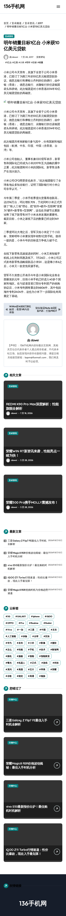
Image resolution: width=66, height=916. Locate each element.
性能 (21, 649)
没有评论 (40, 57)
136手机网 (14, 6)
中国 (43, 629)
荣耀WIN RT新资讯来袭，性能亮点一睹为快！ (33, 453)
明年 (28, 62)
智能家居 (45, 656)
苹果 (43, 669)
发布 (21, 643)
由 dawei (14, 57)
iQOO (49, 616)
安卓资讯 (9, 36)
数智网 (55, 649)
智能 (32, 656)
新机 (9, 656)
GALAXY (21, 616)
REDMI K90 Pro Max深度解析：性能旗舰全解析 (32, 406)
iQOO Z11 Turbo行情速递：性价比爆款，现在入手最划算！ (28, 579)
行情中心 (13, 699)
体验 (25, 636)
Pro (22, 623)
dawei (35, 340)
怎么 (9, 649)
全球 (36, 636)
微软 (54, 643)
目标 (35, 62)
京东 (54, 629)
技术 (43, 649)
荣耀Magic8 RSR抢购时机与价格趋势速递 (28, 591)
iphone (36, 616)
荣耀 (54, 669)
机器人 (22, 662)
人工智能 (11, 636)
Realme (34, 623)
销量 (41, 62)
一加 (21, 629)
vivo (9, 629)
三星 (32, 629)
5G (8, 616)
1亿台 (9, 62)
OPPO (10, 623)
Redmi (48, 623)
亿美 (16, 62)
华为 (9, 643)
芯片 (32, 669)
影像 (43, 643)
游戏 (45, 662)
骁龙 (21, 676)
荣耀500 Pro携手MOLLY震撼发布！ (32, 502)
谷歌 (9, 676)
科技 (56, 662)
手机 (32, 649)
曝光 (9, 662)
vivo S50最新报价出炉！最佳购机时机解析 (27, 567)
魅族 (43, 676)
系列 (9, 669)
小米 (22, 62)
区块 (47, 636)
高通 (32, 676)
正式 (34, 662)
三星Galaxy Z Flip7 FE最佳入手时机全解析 (27, 542)
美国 (21, 669)
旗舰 (21, 656)
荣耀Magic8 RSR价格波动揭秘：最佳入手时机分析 (28, 554)
